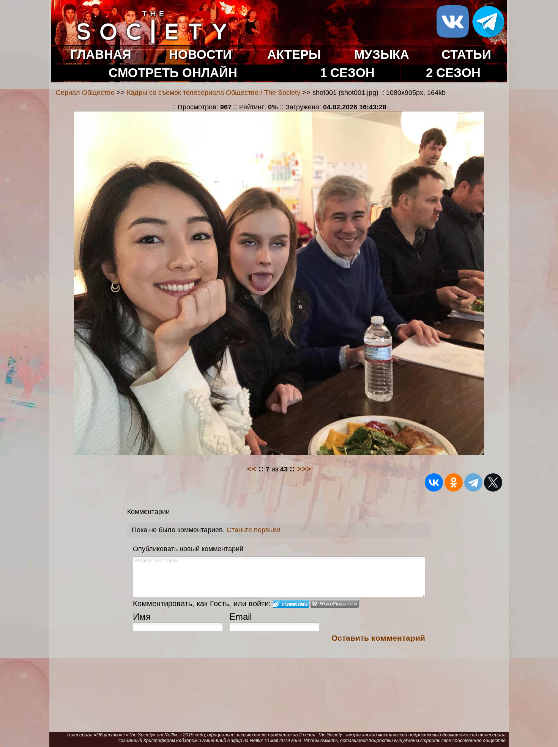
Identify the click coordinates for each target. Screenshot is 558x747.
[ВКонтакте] (434, 482)
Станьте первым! (254, 530)
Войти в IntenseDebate (291, 604)
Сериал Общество (85, 92)
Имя (142, 616)
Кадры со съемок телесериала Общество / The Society (213, 92)
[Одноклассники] (454, 482)
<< (251, 469)
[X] (493, 482)
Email (240, 616)
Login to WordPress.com (335, 604)
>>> (304, 469)
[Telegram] (473, 482)
